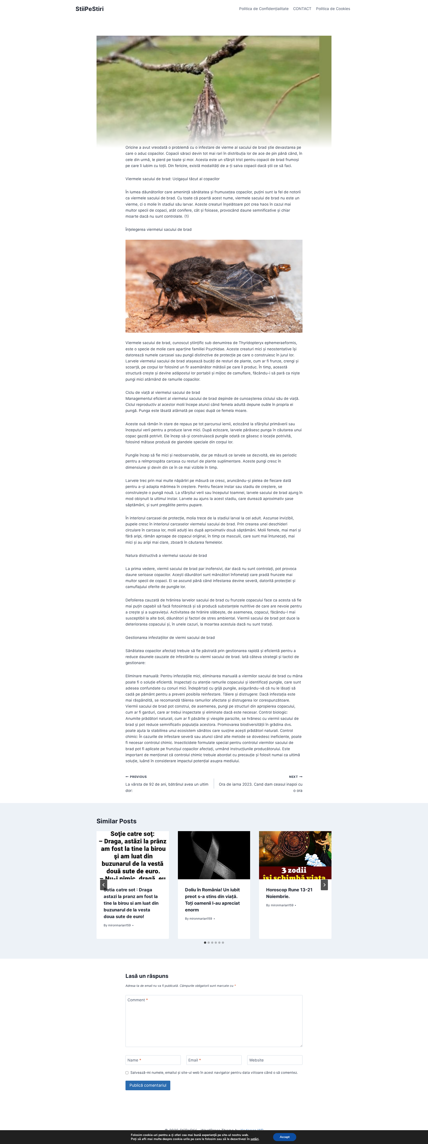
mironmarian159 (119, 925)
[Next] (324, 885)
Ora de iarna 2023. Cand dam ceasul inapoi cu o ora (260, 784)
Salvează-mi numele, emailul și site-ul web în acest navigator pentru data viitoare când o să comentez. (214, 1072)
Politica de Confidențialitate (264, 8)
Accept (285, 1137)
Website (256, 1060)
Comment (138, 1000)
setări (255, 1139)
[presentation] (133, 855)
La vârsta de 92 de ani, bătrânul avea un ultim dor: (167, 784)
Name (134, 1060)
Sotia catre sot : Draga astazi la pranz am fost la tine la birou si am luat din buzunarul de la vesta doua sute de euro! (131, 903)
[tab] (205, 943)
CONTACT (302, 8)
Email (194, 1060)
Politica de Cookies (333, 8)
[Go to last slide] (103, 885)
